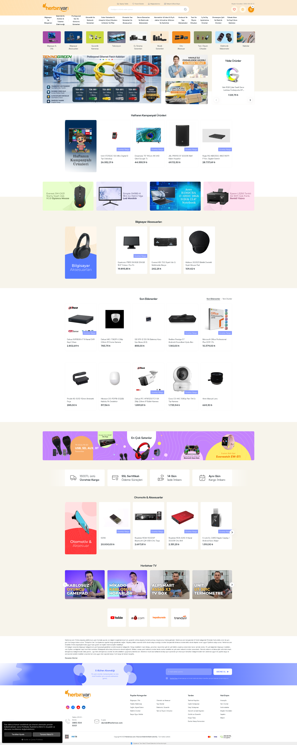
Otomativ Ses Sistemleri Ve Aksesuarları (127, 20)
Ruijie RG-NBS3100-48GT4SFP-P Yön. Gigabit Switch (216, 157)
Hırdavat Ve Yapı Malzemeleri (182, 20)
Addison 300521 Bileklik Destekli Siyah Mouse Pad (199, 263)
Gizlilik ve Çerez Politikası (33, 739)
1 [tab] (91, 101)
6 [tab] (101, 101)
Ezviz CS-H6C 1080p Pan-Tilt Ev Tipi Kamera (182, 400)
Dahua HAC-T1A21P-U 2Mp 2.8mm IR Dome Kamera (112, 340)
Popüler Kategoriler (138, 695)
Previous (216, 100)
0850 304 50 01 (248, 4)
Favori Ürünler (139, 4)
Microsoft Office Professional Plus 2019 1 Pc (214, 340)
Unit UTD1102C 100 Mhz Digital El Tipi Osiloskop (114, 157)
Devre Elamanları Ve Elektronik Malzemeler (143, 20)
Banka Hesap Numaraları (196, 721)
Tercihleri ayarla (18, 734)
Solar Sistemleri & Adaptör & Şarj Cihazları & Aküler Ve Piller (108, 20)
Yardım (191, 695)
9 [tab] (106, 101)
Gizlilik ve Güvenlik (194, 714)
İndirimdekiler (224, 707)
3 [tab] (95, 101)
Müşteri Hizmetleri (226, 711)
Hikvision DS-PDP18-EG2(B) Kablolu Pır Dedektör (112, 400)
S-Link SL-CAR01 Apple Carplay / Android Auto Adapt (216, 539)
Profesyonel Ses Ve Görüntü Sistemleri (76, 20)
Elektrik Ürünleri (135, 711)
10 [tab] (108, 101)
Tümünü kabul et (46, 734)
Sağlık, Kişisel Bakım (137, 707)
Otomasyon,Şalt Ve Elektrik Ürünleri (218, 20)
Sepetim (222, 714)
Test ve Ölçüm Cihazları (164, 711)
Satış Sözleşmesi (193, 707)
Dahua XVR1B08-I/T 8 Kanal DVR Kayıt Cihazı (81, 340)
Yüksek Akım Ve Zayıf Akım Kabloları (232, 20)
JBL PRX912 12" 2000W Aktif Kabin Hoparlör (180, 157)
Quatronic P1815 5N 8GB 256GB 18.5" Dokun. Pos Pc (131, 263)
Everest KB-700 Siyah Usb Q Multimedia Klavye (164, 263)
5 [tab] (99, 101)
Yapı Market (160, 704)
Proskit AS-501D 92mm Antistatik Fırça (80, 400)
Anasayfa (223, 700)
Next (250, 100)
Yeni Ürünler (224, 704)
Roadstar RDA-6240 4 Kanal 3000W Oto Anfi (180, 539)
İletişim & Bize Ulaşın (173, 4)
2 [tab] (93, 101)
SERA (103, 538)
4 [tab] (97, 101)
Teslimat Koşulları (193, 700)
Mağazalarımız (155, 4)
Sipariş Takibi (123, 4)
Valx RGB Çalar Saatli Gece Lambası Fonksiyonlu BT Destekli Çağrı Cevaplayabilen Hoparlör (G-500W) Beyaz (233, 88)
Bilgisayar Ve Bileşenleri (48, 20)
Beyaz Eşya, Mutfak (136, 714)
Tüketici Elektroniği (136, 704)
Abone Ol (221, 672)
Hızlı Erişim (224, 695)
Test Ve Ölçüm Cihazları (193, 20)
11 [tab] (110, 101)
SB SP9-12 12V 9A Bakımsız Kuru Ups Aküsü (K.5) (148, 340)
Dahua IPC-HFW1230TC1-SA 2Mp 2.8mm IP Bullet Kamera (147, 400)
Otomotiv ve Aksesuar (163, 700)
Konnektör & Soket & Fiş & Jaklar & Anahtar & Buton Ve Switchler (164, 20)
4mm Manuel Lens (210, 398)
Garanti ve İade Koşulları (196, 711)
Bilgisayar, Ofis (135, 700)
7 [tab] (102, 101)
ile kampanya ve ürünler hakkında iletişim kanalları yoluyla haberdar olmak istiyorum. (199, 678)
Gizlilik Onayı (174, 678)
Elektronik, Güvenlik (163, 707)
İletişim (222, 718)
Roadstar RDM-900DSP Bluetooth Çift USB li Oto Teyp (147, 539)
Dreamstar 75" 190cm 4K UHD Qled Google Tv (147, 157)
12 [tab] (112, 101)
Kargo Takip (192, 718)
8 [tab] (104, 101)
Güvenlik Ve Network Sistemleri (90, 20)
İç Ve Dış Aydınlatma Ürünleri (204, 20)
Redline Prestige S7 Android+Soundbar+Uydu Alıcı (181, 340)
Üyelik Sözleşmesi (193, 704)
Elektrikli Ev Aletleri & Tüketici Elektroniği (60, 20)
